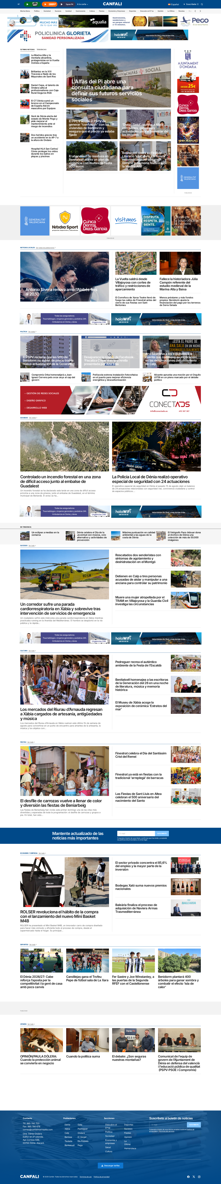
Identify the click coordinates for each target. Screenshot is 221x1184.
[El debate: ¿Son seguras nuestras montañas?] (133, 1040)
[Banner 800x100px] (58, 35)
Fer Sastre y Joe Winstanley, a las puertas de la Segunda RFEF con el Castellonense (133, 980)
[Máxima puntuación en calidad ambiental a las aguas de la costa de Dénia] (115, 535)
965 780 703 (33, 1123)
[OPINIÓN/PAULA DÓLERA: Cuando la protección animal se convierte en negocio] (41, 1040)
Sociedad (47, 11)
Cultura (92, 11)
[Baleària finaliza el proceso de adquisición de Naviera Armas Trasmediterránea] (186, 907)
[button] (18, 4)
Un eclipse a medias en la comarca (45, 533)
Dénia (67, 1124)
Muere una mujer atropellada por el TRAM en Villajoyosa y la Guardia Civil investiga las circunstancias (141, 601)
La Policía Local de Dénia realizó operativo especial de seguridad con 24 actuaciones (151, 479)
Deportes (132, 11)
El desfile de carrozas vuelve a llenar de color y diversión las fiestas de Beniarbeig (61, 803)
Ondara (81, 1133)
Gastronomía (80, 11)
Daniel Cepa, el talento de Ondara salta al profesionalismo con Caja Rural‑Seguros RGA (45, 89)
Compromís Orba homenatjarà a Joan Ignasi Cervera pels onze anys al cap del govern (53, 377)
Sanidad (68, 11)
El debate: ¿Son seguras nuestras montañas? (129, 1058)
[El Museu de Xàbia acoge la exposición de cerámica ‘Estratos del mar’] (186, 705)
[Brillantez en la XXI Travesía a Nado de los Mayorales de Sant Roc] (25, 74)
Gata (80, 1124)
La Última (170, 11)
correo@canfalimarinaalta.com (38, 1129)
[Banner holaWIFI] (149, 34)
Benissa (68, 1137)
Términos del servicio (166, 1131)
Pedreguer (83, 1128)
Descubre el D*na (147, 11)
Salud (108, 1147)
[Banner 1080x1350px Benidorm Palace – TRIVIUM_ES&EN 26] (188, 130)
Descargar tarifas (112, 1165)
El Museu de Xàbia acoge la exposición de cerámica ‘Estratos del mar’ (141, 706)
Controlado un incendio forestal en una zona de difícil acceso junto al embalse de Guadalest (60, 481)
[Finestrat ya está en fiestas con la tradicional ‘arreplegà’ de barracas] (186, 775)
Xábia (67, 1128)
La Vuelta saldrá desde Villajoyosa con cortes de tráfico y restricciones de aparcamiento (133, 284)
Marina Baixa (25, 11)
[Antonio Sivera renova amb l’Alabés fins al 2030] (64, 277)
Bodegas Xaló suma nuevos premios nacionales (141, 887)
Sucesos (58, 11)
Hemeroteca (130, 1148)
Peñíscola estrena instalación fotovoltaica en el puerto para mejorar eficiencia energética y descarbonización (115, 377)
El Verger (82, 1137)
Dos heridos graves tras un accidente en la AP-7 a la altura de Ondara (44, 137)
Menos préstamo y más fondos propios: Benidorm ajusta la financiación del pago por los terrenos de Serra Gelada (180, 301)
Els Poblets (83, 1141)
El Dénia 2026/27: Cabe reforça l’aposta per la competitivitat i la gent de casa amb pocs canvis (41, 982)
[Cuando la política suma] (87, 1040)
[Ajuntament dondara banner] (188, 59)
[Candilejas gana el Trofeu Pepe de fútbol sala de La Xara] (87, 961)
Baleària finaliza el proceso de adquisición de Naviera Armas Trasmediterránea (136, 908)
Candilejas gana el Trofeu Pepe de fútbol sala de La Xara (87, 978)
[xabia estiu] (156, 221)
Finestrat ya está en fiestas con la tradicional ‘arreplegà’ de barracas (139, 776)
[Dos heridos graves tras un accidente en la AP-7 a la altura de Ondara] (25, 137)
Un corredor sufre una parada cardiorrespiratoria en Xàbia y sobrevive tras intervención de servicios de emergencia (60, 609)
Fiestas (101, 11)
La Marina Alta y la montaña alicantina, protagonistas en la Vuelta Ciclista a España (45, 59)
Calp (67, 1133)
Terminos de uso (86, 1177)
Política (36, 11)
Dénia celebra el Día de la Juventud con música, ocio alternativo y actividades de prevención (92, 536)
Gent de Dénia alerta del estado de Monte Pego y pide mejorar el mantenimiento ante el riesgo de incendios (44, 121)
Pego (80, 1145)
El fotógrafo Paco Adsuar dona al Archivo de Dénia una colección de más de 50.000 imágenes (184, 536)
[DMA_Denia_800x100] (58, 21)
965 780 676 (34, 1126)
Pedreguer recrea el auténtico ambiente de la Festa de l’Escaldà (138, 663)
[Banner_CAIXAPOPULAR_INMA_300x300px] (188, 155)
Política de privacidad (101, 1177)
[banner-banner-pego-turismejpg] (161, 21)
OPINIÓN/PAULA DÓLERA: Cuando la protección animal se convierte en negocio (40, 1060)
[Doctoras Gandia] (188, 105)
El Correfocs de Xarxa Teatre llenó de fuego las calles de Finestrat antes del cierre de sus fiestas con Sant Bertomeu (135, 301)
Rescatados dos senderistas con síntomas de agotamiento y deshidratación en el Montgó (138, 558)
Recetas (182, 11)
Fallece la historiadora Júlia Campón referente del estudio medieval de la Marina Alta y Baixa (179, 284)
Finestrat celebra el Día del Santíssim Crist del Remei (141, 755)
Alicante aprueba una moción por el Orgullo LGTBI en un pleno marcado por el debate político (177, 377)
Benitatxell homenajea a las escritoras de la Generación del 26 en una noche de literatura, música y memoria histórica (141, 685)
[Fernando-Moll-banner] (125, 221)
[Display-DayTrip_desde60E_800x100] (78, 318)
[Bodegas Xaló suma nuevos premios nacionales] (186, 886)
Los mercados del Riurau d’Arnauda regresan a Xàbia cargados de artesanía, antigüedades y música (61, 714)
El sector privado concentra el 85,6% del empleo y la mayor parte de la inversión (141, 866)
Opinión (160, 11)
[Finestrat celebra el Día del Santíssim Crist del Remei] (186, 754)
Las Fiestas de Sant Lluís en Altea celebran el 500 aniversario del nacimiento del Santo (138, 797)
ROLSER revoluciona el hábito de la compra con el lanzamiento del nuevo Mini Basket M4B (59, 916)
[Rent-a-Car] (188, 82)
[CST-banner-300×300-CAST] (188, 178)
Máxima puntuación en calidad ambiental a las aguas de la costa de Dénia (138, 535)
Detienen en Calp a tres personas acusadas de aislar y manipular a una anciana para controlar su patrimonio (141, 580)
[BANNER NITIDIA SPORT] (65, 221)
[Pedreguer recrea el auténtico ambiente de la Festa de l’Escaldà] (186, 663)
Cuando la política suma (83, 1056)
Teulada (68, 1141)
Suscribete (162, 833)
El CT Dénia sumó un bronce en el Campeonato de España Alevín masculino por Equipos (45, 104)
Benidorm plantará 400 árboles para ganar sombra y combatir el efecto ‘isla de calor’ (178, 982)
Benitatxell (70, 1145)
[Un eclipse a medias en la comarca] (25, 535)
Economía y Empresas (117, 11)
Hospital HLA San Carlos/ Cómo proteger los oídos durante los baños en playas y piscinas (44, 153)
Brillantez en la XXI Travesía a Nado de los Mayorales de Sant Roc (43, 74)
